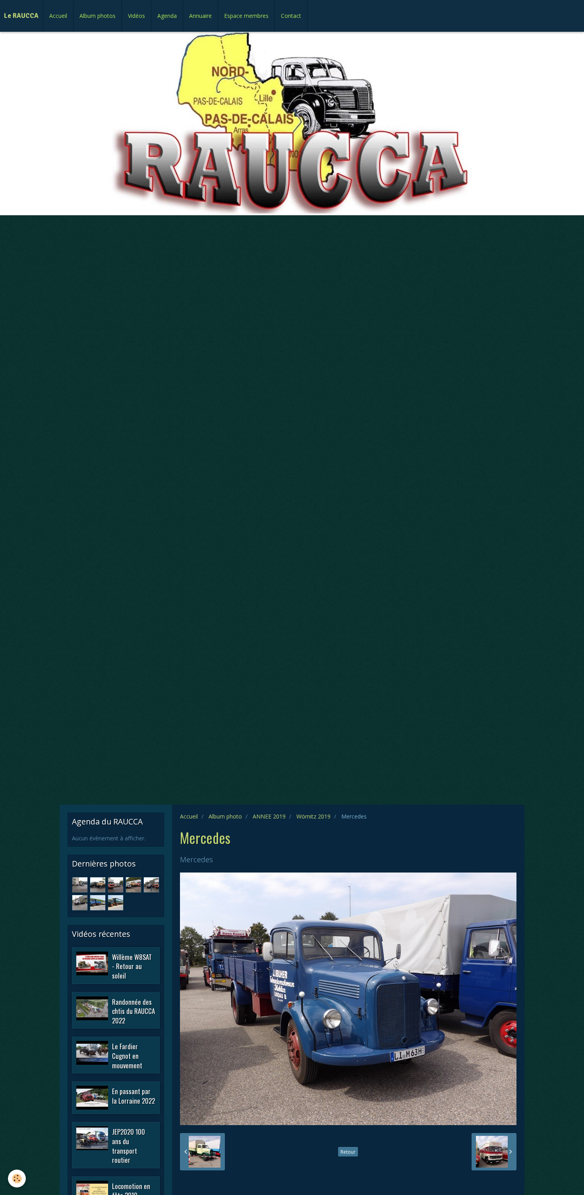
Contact (291, 15)
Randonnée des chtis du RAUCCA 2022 (133, 1010)
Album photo (225, 816)
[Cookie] (17, 1178)
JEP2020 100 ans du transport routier (128, 1146)
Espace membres (246, 15)
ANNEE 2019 (269, 816)
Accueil (58, 15)
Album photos (97, 15)
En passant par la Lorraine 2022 (133, 1096)
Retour (348, 1152)
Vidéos (136, 15)
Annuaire (200, 15)
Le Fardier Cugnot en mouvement (127, 1055)
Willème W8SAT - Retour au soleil (132, 966)
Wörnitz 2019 (313, 816)
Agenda (167, 15)
